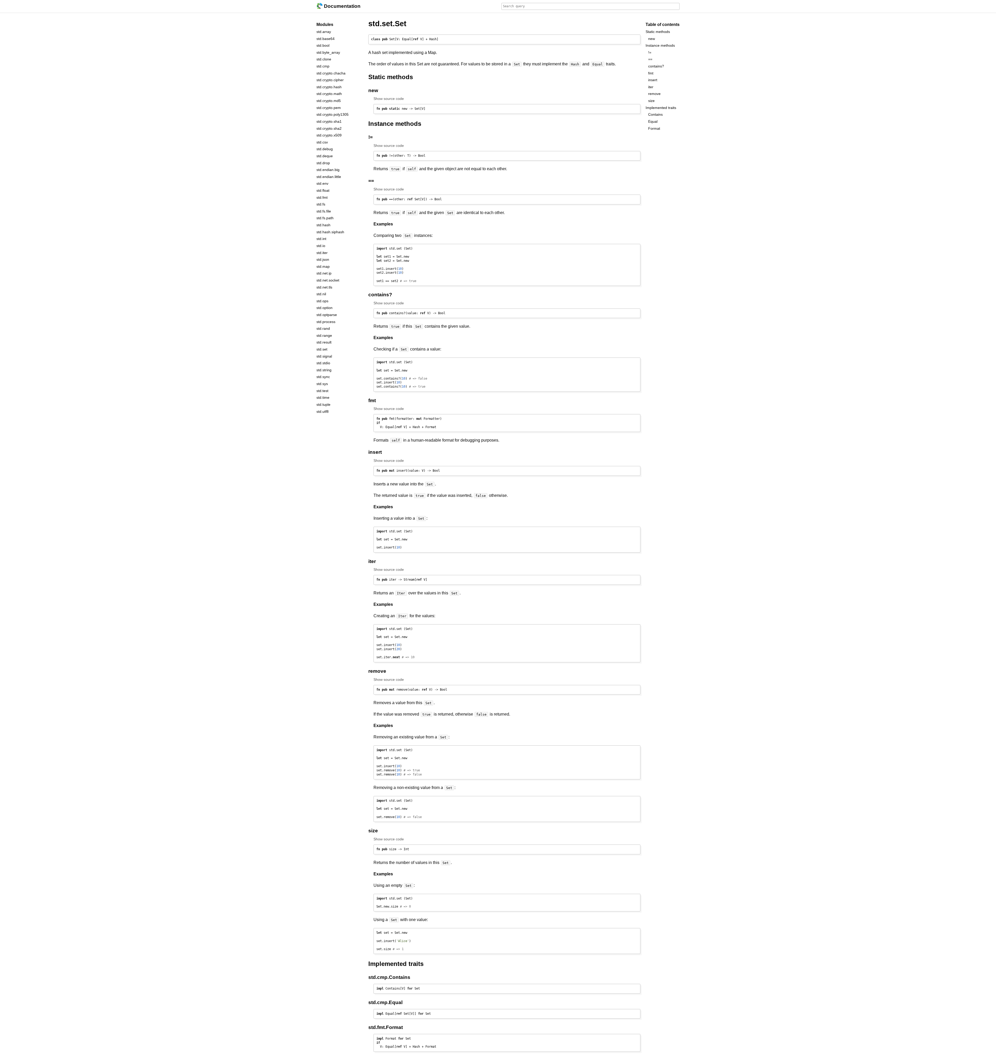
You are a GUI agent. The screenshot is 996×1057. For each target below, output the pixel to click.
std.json (322, 259)
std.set (321, 349)
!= (649, 52)
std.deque (324, 156)
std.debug (324, 149)
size (651, 101)
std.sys (322, 384)
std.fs (320, 204)
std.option (324, 308)
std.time (322, 397)
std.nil (321, 294)
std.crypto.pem (328, 107)
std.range (324, 335)
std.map (323, 266)
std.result (323, 342)
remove (654, 94)
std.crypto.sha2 (329, 128)
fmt (650, 73)
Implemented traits (661, 107)
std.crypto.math (329, 94)
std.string (323, 370)
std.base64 (325, 38)
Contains (399, 977)
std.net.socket (327, 280)
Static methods (658, 32)
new (651, 38)
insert (652, 80)
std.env (322, 183)
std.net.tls (324, 287)
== (650, 59)
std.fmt (322, 197)
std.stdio (323, 363)
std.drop (323, 163)
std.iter (322, 252)
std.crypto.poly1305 (332, 114)
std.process (325, 321)
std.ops (322, 301)
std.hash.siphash (330, 232)
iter (650, 87)
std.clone (323, 59)
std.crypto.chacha (330, 73)
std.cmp (322, 66)
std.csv (322, 142)
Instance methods (660, 45)
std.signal (324, 356)
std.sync (323, 377)
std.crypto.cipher (330, 80)
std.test (322, 390)
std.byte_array (328, 52)
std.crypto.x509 (329, 135)
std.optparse (326, 315)
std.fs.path (325, 218)
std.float (322, 190)
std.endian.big (328, 170)
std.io (320, 245)
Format (394, 1027)
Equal (396, 1002)
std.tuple (323, 404)
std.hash (323, 225)
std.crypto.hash (329, 87)
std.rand (323, 328)
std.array (323, 32)
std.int (321, 239)
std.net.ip (323, 273)
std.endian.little (328, 176)
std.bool (322, 45)
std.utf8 (322, 411)
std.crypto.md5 (328, 101)
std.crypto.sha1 (329, 121)
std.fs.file (323, 211)
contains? (656, 66)
